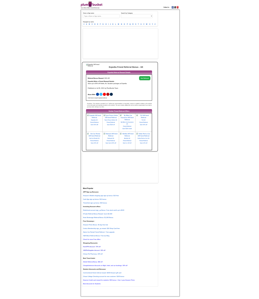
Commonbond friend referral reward (94, 273)
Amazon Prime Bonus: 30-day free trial (95, 225)
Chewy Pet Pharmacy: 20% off (92, 254)
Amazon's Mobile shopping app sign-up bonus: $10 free (101, 195)
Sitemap (110, 289)
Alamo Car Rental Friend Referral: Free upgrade (99, 232)
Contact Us (120, 289)
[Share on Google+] (104, 94)
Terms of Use (95, 289)
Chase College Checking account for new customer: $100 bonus (103, 276)
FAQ (115, 289)
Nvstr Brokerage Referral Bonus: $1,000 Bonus (98, 217)
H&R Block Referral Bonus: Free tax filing (96, 236)
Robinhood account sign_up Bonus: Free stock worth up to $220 (103, 210)
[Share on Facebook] (97, 94)
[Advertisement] (120, 43)
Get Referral (145, 78)
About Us (84, 289)
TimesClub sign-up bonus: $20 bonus (95, 203)
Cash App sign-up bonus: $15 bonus (94, 199)
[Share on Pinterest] (108, 94)
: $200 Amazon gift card (113, 273)
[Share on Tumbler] (111, 94)
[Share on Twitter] (101, 94)
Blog (89, 289)
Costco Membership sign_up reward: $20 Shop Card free (101, 228)
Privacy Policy (103, 289)
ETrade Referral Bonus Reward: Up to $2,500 (97, 214)
